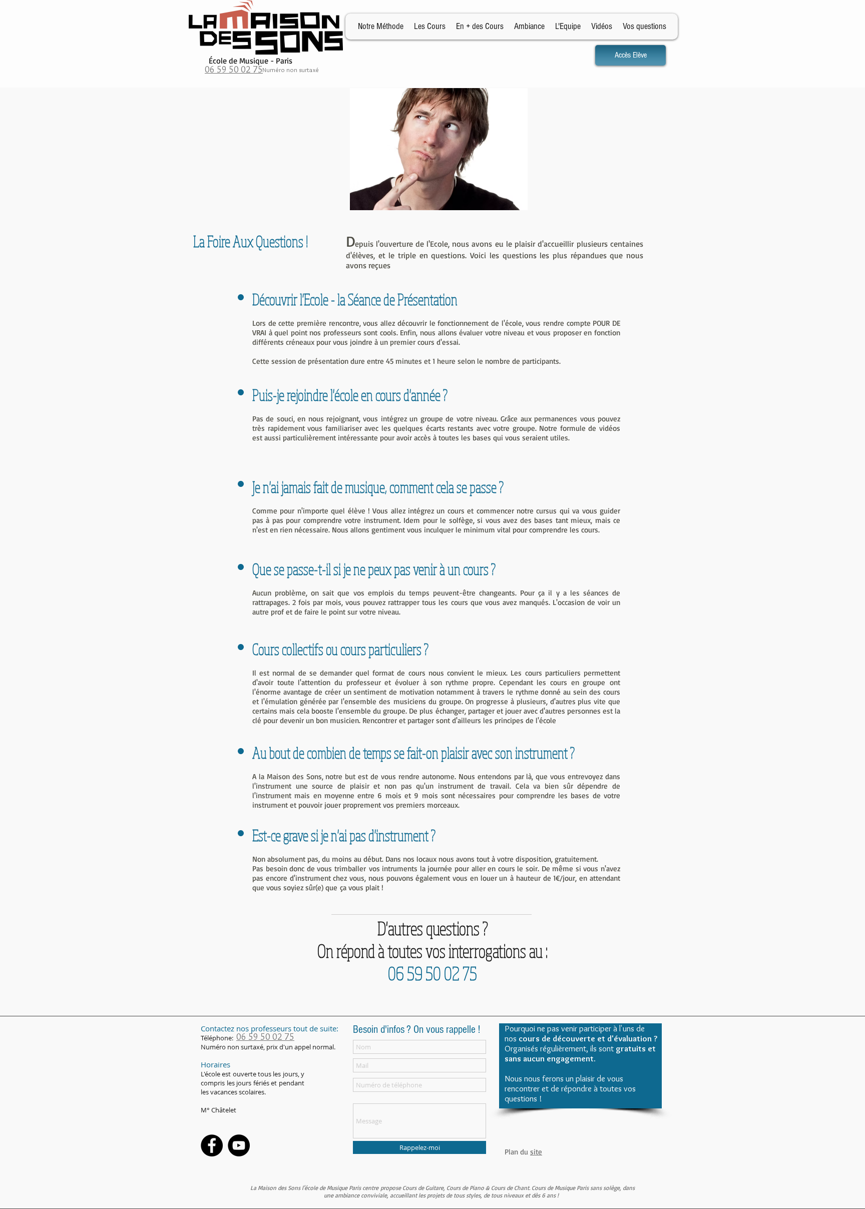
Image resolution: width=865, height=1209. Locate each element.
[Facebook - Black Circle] (212, 1145)
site (536, 1151)
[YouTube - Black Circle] (239, 1145)
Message (366, 1097)
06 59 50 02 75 (234, 69)
